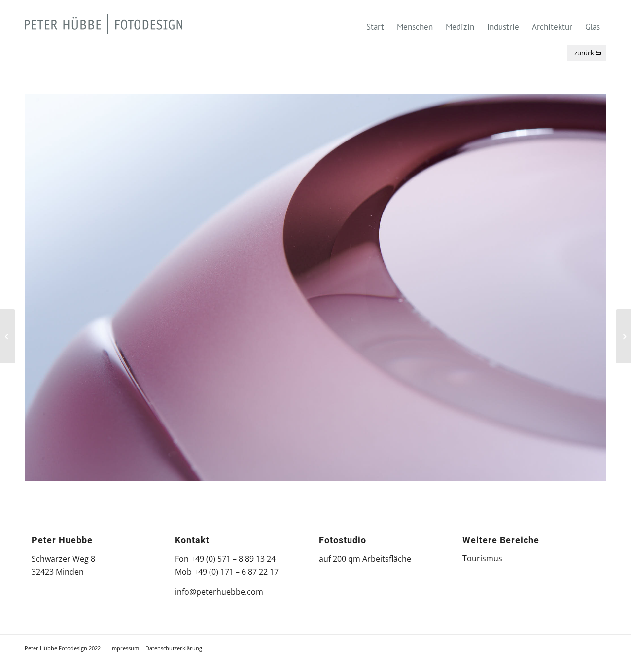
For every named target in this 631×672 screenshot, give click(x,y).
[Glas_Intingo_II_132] (7, 336)
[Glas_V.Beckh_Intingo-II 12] (623, 336)
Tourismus (482, 558)
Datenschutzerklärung (173, 648)
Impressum (124, 648)
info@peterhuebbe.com (219, 591)
